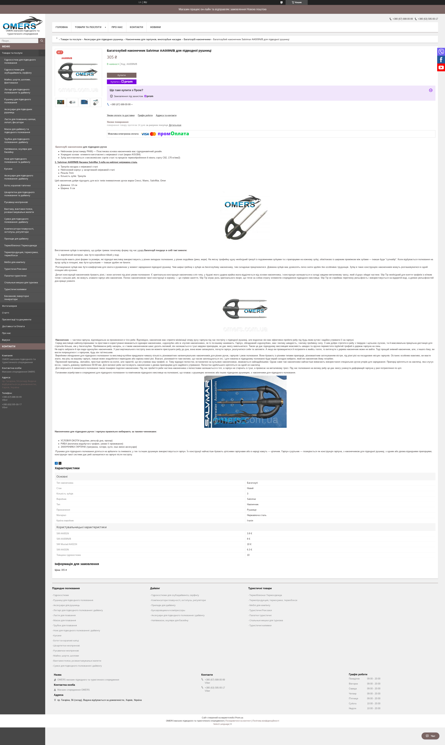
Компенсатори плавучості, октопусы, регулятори (19, 230)
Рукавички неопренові (66, 650)
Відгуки (6, 339)
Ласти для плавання (64, 615)
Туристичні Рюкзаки (15, 268)
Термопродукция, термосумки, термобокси (21, 254)
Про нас (6, 333)
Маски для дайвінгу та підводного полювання (17, 130)
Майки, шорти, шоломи (66, 655)
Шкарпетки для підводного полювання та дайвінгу (19, 194)
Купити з (115, 81)
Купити (122, 75)
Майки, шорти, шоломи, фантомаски (17, 81)
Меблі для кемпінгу (14, 262)
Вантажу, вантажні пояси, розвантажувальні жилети (19, 210)
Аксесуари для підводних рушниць (18, 111)
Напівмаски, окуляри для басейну (18, 150)
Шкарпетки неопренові (66, 645)
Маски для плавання (64, 620)
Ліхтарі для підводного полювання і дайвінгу (78, 610)
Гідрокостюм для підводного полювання (20, 61)
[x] (60, 464)
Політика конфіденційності (266, 721)
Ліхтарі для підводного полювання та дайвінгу (17, 91)
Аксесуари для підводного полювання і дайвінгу (18, 177)
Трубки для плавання (65, 625)
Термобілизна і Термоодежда (20, 245)
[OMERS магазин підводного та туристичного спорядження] (23, 22)
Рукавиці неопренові (16, 202)
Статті (5, 312)
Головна (62, 27)
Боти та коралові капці (66, 640)
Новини (155, 27)
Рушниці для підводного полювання (17, 101)
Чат (433, 736)
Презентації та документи (16, 319)
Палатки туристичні (15, 275)
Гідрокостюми (61, 595)
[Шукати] (41, 40)
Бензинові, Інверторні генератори (16, 297)
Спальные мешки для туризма (21, 282)
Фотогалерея (9, 305)
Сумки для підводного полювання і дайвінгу (16, 220)
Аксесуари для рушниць (66, 605)
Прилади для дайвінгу (16, 238)
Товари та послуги (12, 52)
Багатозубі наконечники (197, 39)
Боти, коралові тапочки (17, 185)
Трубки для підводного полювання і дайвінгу (17, 140)
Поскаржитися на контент (238, 721)
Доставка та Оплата (13, 326)
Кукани (8, 168)
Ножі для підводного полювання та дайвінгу (17, 160)
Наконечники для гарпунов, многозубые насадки (153, 39)
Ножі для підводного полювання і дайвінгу (76, 630)
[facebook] (56, 464)
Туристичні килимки (15, 289)
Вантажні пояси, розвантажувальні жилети (77, 660)
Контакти (136, 27)
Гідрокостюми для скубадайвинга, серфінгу (18, 71)
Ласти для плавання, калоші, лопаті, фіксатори (20, 121)
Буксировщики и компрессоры (168, 610)
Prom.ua (239, 717)
